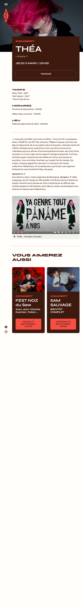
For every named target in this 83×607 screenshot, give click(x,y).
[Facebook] (6, 327)
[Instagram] (6, 331)
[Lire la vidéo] (15, 236)
